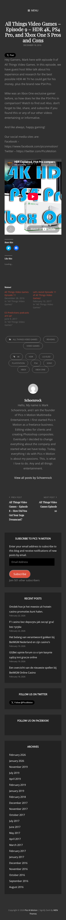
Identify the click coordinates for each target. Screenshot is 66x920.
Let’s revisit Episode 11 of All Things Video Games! (44, 295)
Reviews (51, 339)
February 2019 (17, 785)
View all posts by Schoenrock (33, 478)
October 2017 (17, 815)
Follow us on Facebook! (33, 720)
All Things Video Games (25, 339)
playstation (18, 363)
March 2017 (16, 845)
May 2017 (14, 833)
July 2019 (14, 773)
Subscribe (20, 574)
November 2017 (18, 809)
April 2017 (15, 839)
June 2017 (14, 827)
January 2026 (16, 761)
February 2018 (17, 797)
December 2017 (18, 803)
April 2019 (15, 779)
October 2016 (17, 875)
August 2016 (16, 887)
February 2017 (17, 851)
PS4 (35, 363)
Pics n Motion (31, 910)
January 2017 (16, 857)
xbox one (40, 369)
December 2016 (18, 863)
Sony (49, 363)
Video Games (33, 345)
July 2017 (14, 821)
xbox (23, 369)
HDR (31, 356)
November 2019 (18, 767)
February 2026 (17, 755)
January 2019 (16, 791)
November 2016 (18, 869)
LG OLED (46, 356)
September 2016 (18, 881)
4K (18, 356)
